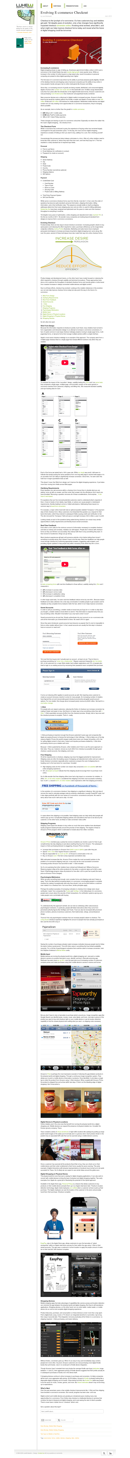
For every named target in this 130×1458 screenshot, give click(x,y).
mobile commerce (78, 109)
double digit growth (73, 72)
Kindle (86, 1378)
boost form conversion (58, 506)
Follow (63, 1420)
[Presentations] (72, 5)
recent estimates (83, 1382)
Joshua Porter (58, 229)
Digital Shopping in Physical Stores (54, 316)
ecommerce (47, 1438)
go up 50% (61, 960)
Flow (48, 1074)
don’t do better (97, 661)
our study (81, 472)
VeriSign (76, 891)
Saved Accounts (48, 302)
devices (62, 1438)
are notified (73, 1188)
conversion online (63, 25)
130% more (51, 851)
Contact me (41, 1453)
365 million (55, 101)
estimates (96, 1368)
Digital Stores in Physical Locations (54, 314)
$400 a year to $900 (76, 849)
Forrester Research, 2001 (25, 32)
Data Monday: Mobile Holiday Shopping (52, 1430)
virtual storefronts (62, 1132)
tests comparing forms (49, 584)
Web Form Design (48, 296)
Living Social (45, 919)
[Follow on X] (104, 1453)
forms (53, 1438)
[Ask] (85, 5)
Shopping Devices (48, 318)
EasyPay (43, 1243)
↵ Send (101, 1411)
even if (55, 856)
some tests (99, 382)
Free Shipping (47, 306)
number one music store (62, 89)
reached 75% (97, 215)
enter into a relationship (64, 661)
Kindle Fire (88, 1380)
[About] (46, 5)
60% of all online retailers (53, 778)
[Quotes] (57, 5)
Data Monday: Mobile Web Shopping (51, 1426)
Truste (68, 891)
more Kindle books (57, 94)
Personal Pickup (67, 1184)
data (73, 1438)
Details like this (45, 209)
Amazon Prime (45, 842)
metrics (77, 1438)
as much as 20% (63, 854)
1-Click (45, 304)
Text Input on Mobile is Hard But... (51, 1434)
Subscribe (48, 1420)
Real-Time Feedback (49, 300)
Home (24, 6)
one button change (47, 703)
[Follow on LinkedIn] (110, 1453)
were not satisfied (89, 767)
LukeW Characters (25, 17)
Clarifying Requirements (50, 298)
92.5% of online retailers (63, 780)
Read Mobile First (28, 42)
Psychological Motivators (51, 310)
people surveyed (53, 771)
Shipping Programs (49, 308)
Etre (87, 382)
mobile (58, 1438)
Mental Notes (61, 950)
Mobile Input (47, 312)
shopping (68, 1438)
